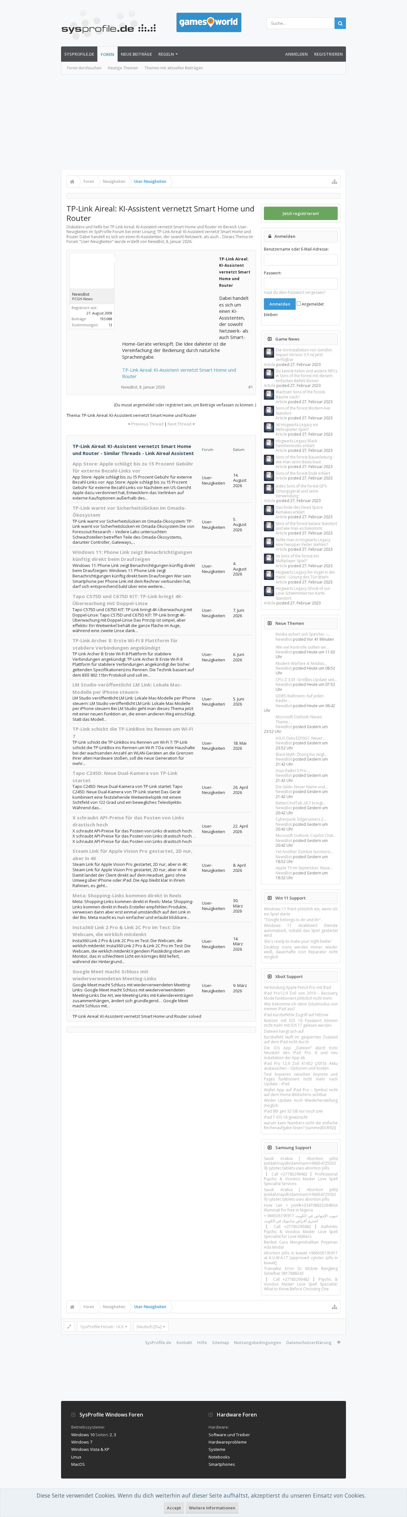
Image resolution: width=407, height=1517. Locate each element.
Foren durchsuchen (84, 68)
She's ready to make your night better (297, 941)
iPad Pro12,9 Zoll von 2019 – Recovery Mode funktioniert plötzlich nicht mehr (301, 995)
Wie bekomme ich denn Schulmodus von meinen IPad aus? (301, 1006)
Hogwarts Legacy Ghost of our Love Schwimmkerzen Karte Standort (303, 593)
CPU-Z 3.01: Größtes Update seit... (306, 679)
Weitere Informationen (212, 1508)
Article (269, 364)
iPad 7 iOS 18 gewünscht (285, 1117)
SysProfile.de (79, 54)
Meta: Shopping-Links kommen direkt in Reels (127, 895)
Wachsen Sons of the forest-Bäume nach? (301, 394)
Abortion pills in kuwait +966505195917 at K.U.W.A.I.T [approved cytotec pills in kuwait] (301, 1257)
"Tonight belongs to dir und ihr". (293, 919)
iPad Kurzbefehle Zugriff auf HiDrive (296, 1014)
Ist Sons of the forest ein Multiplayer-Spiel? (297, 558)
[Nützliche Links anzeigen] (334, 182)
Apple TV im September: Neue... (304, 868)
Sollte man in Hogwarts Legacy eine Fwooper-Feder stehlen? (303, 542)
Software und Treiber (229, 1435)
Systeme (217, 1449)
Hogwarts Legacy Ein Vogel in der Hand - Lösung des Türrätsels (305, 574)
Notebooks (219, 1457)
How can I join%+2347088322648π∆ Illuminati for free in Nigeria (301, 1208)
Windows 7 (81, 1442)
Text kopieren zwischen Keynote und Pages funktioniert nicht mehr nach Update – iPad (301, 1079)
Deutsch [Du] (149, 1326)
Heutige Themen (123, 68)
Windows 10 (82, 1435)
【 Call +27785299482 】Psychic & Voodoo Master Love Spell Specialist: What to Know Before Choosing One (301, 1284)
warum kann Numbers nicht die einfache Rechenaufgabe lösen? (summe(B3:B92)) (301, 1125)
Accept (174, 1508)
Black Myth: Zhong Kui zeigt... (301, 754)
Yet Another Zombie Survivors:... (305, 851)
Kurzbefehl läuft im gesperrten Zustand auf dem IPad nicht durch (301, 1039)
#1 (250, 387)
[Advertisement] (203, 122)
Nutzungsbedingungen (257, 1342)
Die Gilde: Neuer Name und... (302, 787)
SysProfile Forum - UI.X (102, 1326)
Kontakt (184, 1342)
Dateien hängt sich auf (284, 1031)
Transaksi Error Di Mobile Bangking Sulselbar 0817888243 (301, 1271)
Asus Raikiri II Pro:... (293, 770)
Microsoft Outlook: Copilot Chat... (306, 835)
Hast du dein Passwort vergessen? (294, 292)
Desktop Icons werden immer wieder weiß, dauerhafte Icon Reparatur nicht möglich (301, 952)
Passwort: (272, 273)
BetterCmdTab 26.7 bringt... (301, 803)
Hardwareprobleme (228, 1442)
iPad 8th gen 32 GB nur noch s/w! (293, 1111)
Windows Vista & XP (90, 1449)
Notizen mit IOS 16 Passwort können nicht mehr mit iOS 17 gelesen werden (301, 1023)
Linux (76, 1457)
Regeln (166, 54)
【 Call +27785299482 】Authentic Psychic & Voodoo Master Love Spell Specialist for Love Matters (301, 1231)
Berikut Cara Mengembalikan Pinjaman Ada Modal (301, 1244)
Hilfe (202, 1342)
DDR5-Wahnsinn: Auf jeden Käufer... (300, 698)
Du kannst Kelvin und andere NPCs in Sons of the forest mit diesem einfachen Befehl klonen (306, 375)
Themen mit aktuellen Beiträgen (173, 68)
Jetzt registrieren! (301, 213)
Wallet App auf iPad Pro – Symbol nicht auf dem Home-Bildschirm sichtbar (301, 1092)
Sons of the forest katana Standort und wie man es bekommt (306, 526)
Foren (107, 54)
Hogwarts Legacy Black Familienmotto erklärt (296, 443)
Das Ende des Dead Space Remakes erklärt (299, 510)
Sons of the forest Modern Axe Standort (303, 410)
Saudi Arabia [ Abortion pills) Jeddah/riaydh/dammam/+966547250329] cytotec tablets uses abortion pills (301, 1163)
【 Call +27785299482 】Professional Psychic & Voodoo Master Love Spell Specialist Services (301, 1179)
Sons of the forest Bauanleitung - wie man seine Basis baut (305, 459)
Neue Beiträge (136, 54)
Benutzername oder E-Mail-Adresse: (296, 249)
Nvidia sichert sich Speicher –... (303, 634)
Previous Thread (147, 424)
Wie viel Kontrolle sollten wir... (302, 647)
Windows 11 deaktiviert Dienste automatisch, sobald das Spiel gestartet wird (301, 930)
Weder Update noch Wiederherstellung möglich (301, 1103)
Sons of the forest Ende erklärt (303, 473)
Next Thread (179, 424)
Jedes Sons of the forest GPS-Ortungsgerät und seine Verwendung (302, 491)
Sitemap (220, 1342)
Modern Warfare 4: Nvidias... (301, 663)
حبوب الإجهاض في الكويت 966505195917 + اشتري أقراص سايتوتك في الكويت (301, 1218)
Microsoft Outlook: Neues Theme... (299, 719)
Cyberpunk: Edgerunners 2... (301, 819)
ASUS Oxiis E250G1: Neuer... (300, 738)
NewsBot (284, 639)
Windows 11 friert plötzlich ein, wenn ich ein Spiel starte (301, 911)
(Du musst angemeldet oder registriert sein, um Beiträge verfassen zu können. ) (185, 405)
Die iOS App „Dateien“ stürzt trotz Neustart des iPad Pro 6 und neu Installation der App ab (301, 1052)
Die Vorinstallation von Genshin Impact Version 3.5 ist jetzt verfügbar (304, 354)
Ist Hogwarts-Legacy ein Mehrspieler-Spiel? (297, 427)
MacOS (78, 1464)
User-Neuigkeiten (96, 241)
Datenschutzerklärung (309, 1342)
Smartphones (222, 1464)
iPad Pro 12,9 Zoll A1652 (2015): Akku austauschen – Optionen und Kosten (301, 1066)
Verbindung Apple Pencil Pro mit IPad (297, 987)
